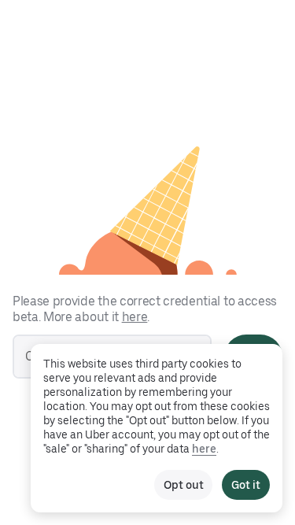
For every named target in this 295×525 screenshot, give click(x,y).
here (135, 316)
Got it (245, 485)
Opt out (183, 485)
